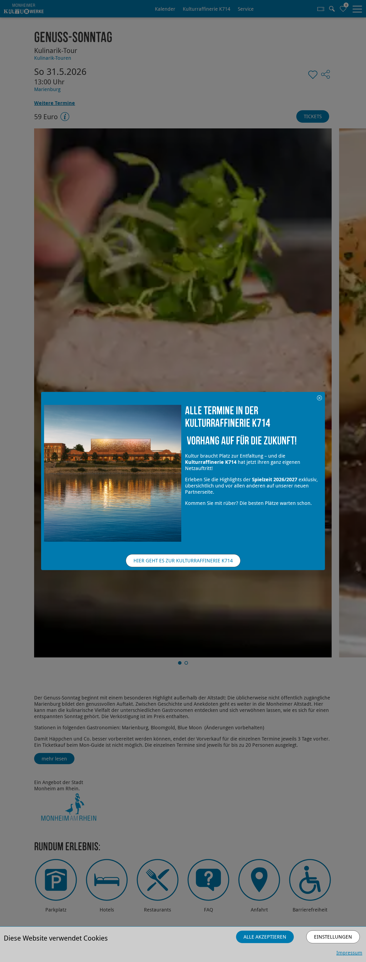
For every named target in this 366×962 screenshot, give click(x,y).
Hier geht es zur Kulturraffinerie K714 (183, 560)
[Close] (319, 397)
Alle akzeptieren (265, 936)
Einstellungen (333, 936)
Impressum (349, 952)
